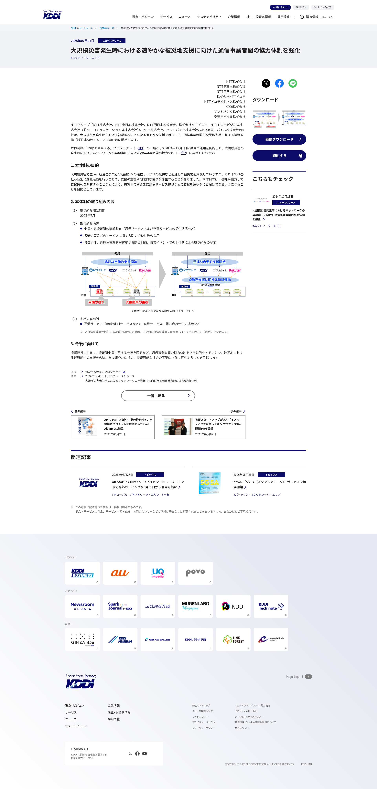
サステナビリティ (76, 726)
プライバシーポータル (203, 722)
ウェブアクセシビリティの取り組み (253, 705)
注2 (183, 152)
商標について (242, 728)
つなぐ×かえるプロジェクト (103, 372)
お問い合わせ (280, 7)
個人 (324, 16)
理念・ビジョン (74, 705)
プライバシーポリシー (203, 728)
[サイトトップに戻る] (52, 14)
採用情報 (114, 719)
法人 (331, 16)
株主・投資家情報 (119, 712)
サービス (71, 712)
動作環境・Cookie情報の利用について (255, 722)
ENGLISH (302, 7)
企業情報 (114, 705)
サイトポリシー (200, 716)
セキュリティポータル (246, 711)
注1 (140, 148)
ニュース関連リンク (202, 711)
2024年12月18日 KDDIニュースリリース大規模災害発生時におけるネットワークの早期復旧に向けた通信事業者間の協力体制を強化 (141, 378)
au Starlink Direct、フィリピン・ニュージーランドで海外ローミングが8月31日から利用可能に (148, 484)
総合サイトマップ (201, 705)
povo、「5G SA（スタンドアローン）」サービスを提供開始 (269, 484)
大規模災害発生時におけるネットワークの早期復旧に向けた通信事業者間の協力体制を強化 (279, 214)
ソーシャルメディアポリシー (249, 716)
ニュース (70, 719)
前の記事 (80, 411)
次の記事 (236, 411)
